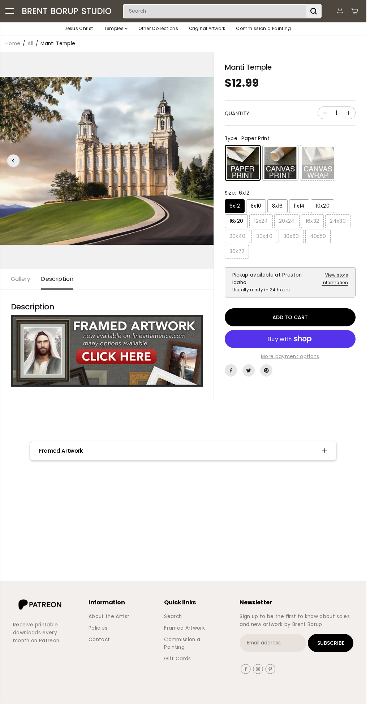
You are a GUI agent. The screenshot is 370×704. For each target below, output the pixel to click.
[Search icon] (314, 11)
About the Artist (109, 616)
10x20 (322, 206)
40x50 (318, 236)
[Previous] (13, 161)
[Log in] (340, 11)
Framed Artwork (184, 628)
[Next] (200, 161)
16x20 (236, 221)
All (30, 43)
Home (12, 43)
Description (57, 279)
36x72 (237, 251)
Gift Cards (177, 658)
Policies (98, 628)
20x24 (287, 221)
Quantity (237, 113)
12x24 (261, 221)
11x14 (299, 206)
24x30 (338, 221)
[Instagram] (258, 669)
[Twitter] (248, 370)
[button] (9, 11)
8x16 (277, 206)
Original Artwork (207, 28)
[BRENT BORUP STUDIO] (67, 11)
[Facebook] (231, 370)
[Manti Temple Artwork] (107, 351)
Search (173, 616)
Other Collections (158, 28)
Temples (114, 28)
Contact (99, 639)
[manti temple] (107, 160)
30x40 (264, 236)
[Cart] (354, 11)
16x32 (312, 221)
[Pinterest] (266, 370)
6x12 (234, 206)
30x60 (291, 236)
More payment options (290, 356)
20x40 (237, 236)
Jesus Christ (78, 28)
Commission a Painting (263, 28)
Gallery (20, 279)
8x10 (256, 206)
